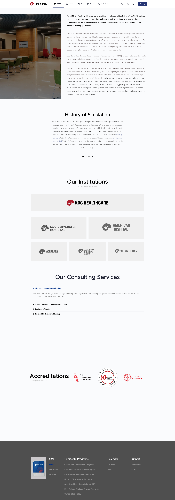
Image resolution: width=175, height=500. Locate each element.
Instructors (53, 470)
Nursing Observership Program (78, 479)
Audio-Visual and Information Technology (51, 304)
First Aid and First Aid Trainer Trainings (81, 489)
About (51, 465)
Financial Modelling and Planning (47, 314)
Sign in (134, 4)
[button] (87, 288)
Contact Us (136, 465)
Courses (111, 465)
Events (111, 470)
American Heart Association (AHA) (79, 484)
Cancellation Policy (72, 494)
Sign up (142, 4)
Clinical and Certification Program (79, 465)
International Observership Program (80, 470)
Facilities (52, 474)
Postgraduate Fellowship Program (79, 474)
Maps (133, 470)
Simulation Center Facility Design (48, 288)
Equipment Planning (42, 309)
